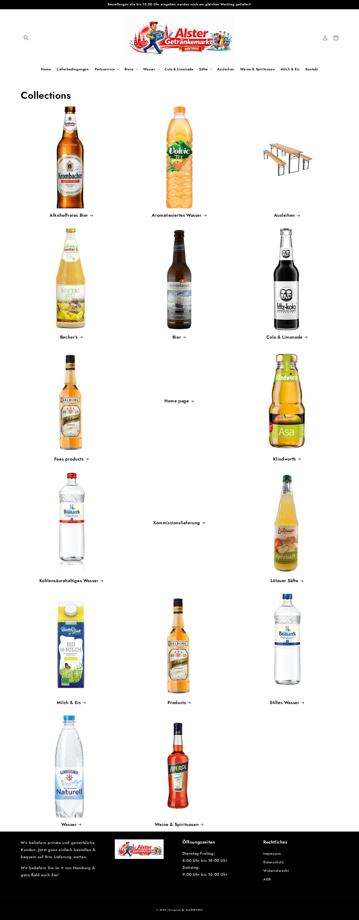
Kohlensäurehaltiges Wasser (69, 581)
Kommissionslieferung (176, 523)
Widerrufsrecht (276, 870)
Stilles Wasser (284, 703)
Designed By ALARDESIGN (185, 910)
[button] (26, 37)
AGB (267, 879)
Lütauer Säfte (284, 581)
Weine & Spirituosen (177, 824)
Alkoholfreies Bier (69, 215)
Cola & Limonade (284, 337)
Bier (176, 337)
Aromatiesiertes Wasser (176, 215)
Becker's (69, 337)
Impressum (272, 853)
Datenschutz (273, 862)
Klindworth (284, 459)
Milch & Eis (69, 703)
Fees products (69, 459)
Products (177, 703)
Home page (176, 401)
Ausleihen (284, 215)
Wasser (69, 824)
